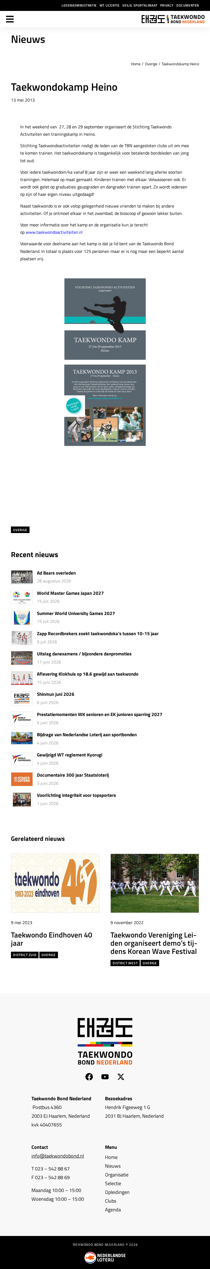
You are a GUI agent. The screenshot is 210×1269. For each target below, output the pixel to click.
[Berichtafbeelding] (22, 577)
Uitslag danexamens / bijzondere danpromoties (84, 654)
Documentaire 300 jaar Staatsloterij (73, 775)
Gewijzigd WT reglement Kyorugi (69, 755)
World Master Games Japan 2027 (70, 593)
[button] (184, 839)
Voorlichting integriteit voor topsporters (76, 795)
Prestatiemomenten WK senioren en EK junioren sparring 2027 (99, 715)
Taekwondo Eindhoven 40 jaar (51, 938)
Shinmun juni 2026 (55, 694)
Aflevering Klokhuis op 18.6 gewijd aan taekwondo (87, 674)
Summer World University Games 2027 (76, 614)
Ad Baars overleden (56, 573)
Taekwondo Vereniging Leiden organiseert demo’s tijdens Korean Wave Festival (153, 942)
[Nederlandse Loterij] (105, 1258)
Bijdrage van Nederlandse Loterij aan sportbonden (87, 735)
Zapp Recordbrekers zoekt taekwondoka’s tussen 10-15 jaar (98, 634)
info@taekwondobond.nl (57, 1155)
